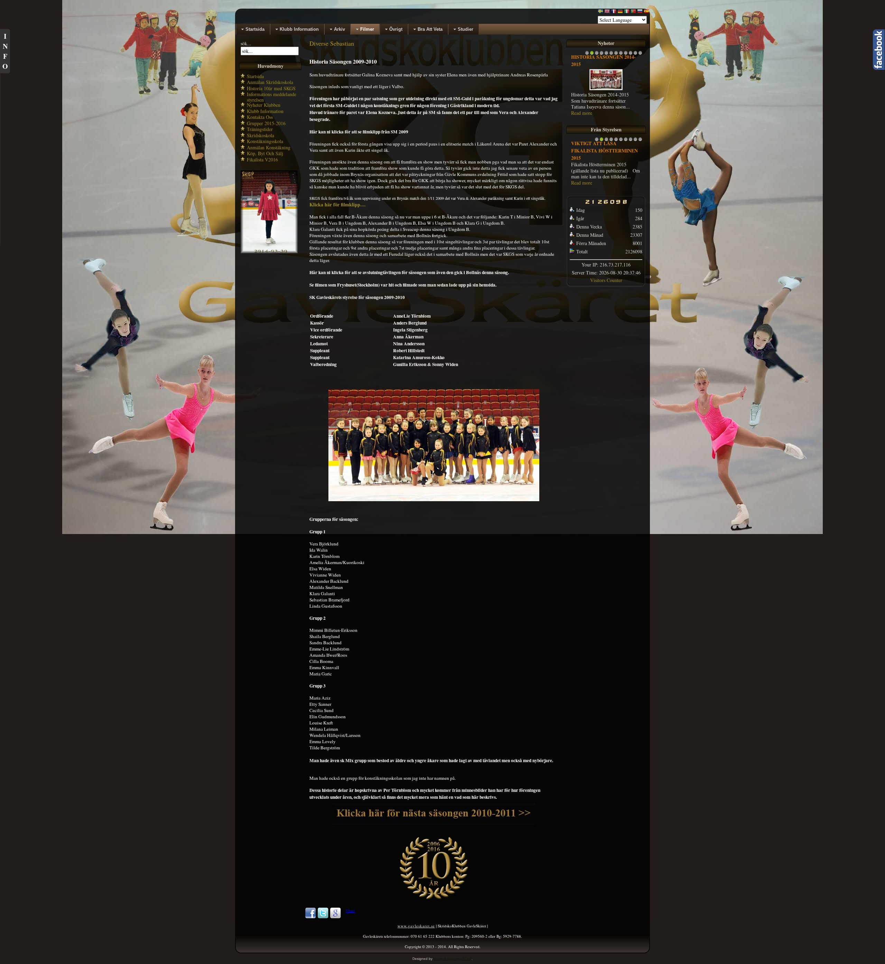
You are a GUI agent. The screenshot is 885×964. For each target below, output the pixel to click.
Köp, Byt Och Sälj (265, 153)
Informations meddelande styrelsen (271, 97)
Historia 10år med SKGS (271, 88)
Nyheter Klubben (263, 105)
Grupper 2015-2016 (266, 123)
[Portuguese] (633, 13)
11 (635, 54)
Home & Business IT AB (453, 959)
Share (350, 910)
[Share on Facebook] (310, 917)
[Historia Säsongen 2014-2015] (606, 89)
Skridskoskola (260, 135)
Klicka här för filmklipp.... (337, 204)
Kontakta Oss (260, 117)
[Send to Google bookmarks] (335, 917)
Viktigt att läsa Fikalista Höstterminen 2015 (604, 150)
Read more (581, 113)
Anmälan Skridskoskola (270, 82)
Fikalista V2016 (262, 159)
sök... (246, 43)
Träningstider (260, 129)
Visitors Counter (606, 280)
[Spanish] (646, 13)
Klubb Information (265, 111)
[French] (613, 13)
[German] (620, 13)
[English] (607, 13)
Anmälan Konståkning (268, 147)
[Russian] (640, 13)
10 (630, 54)
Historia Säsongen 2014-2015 (603, 60)
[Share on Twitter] (322, 917)
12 (640, 54)
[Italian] (627, 13)
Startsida (255, 76)
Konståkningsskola (265, 141)
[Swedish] (600, 13)
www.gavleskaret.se (416, 925)
